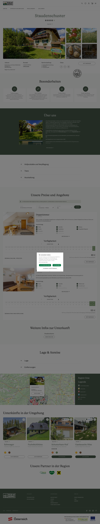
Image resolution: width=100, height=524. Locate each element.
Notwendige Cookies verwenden (50, 268)
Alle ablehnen (57, 265)
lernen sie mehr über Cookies (43, 262)
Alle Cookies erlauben (45, 265)
